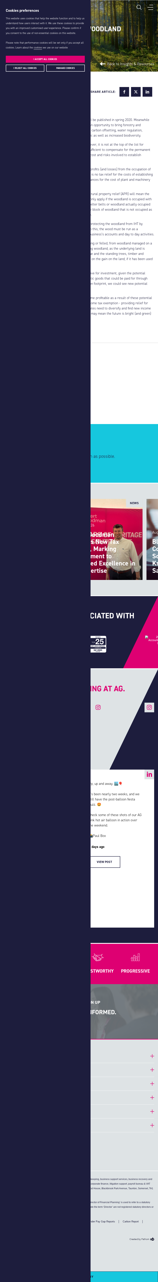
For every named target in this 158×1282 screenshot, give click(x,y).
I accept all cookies (45, 59)
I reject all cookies (25, 68)
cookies (38, 47)
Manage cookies (65, 68)
